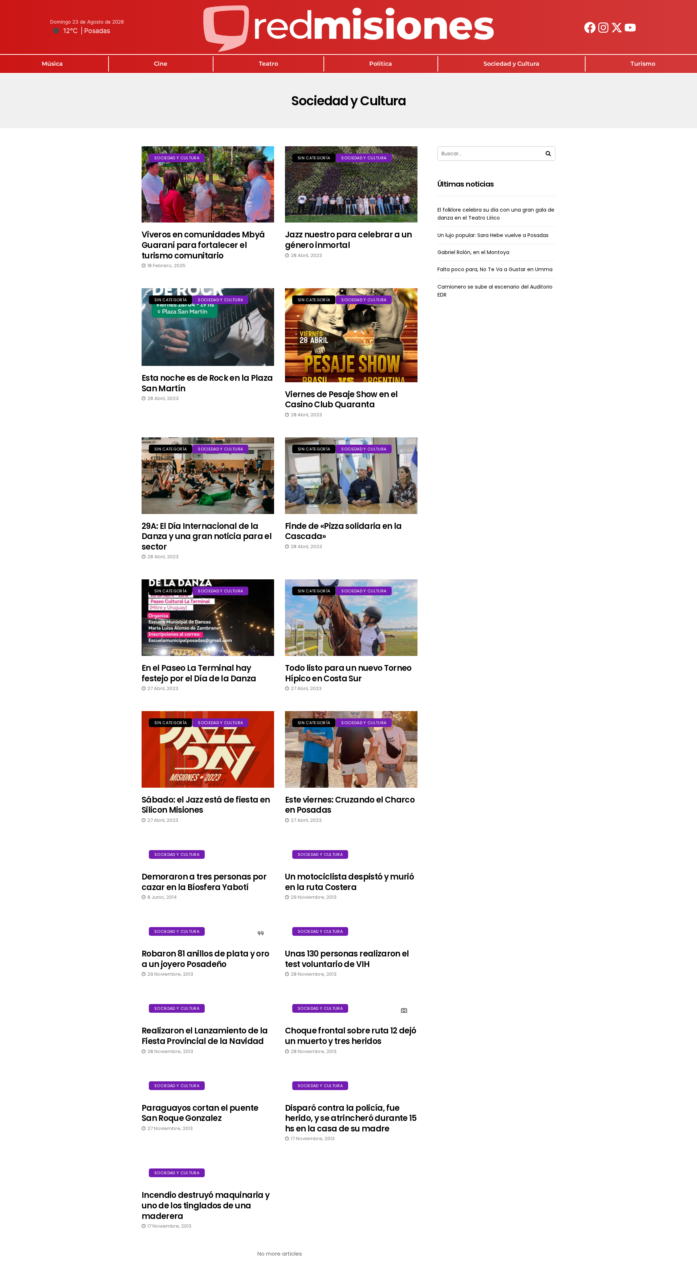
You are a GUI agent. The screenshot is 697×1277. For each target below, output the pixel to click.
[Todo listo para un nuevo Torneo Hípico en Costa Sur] (351, 617)
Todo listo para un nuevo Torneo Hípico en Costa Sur (348, 673)
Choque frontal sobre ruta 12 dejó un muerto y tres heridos (350, 1036)
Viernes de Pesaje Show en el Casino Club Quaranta (341, 400)
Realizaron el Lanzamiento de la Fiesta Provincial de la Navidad (205, 1036)
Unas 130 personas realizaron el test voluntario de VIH (347, 959)
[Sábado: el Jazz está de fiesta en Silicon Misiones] (208, 749)
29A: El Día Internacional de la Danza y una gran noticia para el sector (207, 536)
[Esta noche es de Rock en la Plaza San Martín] (208, 327)
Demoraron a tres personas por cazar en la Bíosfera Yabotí (204, 882)
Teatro (268, 63)
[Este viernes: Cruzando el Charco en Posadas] (351, 749)
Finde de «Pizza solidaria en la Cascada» (343, 531)
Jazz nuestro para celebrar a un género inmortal (348, 240)
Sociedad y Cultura (511, 63)
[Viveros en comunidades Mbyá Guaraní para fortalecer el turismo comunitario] (208, 184)
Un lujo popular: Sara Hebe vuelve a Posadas (493, 235)
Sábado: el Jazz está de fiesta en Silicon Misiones (206, 805)
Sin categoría (314, 158)
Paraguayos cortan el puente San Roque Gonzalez (200, 1113)
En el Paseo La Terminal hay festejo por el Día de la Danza (199, 673)
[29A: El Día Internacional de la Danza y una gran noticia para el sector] (208, 475)
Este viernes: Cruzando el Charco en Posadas (350, 805)
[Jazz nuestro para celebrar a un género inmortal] (351, 184)
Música (52, 63)
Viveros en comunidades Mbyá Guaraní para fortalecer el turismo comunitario (203, 245)
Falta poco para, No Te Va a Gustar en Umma (495, 269)
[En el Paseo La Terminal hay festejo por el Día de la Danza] (208, 617)
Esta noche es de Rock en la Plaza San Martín (207, 383)
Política (380, 63)
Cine (160, 63)
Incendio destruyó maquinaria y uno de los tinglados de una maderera (205, 1205)
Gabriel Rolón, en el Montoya (473, 252)
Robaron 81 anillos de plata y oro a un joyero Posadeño (205, 959)
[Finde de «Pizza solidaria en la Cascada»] (351, 475)
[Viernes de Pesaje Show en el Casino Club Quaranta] (351, 335)
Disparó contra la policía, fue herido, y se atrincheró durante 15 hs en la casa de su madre (351, 1118)
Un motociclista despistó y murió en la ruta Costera (349, 882)
